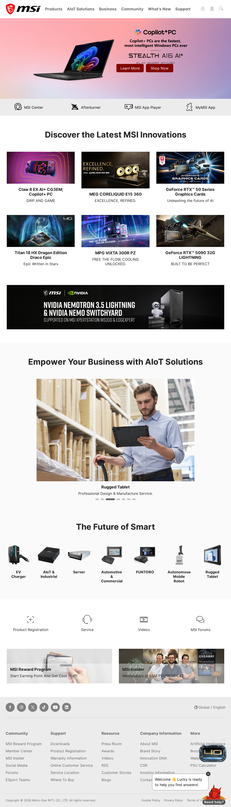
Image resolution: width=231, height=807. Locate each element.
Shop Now (160, 68)
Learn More (130, 68)
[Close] (223, 740)
